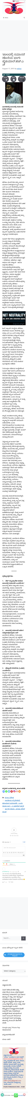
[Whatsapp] (6, 791)
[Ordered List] (11, 852)
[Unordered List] (13, 852)
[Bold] (4, 852)
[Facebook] (3, 791)
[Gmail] (17, 791)
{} (20, 852)
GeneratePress (21, 1095)
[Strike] (9, 852)
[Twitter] (9, 791)
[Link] (19, 852)
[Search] (23, 938)
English (17, 1)
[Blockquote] (15, 852)
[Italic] (6, 852)
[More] (19, 791)
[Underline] (7, 852)
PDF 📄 (13, 79)
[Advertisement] (14, 36)
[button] (24, 18)
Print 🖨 (5, 79)
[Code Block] (17, 852)
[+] (22, 852)
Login (23, 842)
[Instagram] (14, 791)
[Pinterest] (11, 791)
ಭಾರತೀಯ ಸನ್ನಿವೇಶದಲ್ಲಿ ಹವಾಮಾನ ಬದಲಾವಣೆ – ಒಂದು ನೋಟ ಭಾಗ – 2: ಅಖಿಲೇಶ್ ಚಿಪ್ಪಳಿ (13, 803)
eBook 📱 (22, 79)
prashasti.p (5, 872)
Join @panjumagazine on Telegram (15, 955)
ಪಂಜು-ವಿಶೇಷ (9, 798)
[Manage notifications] (24, 1094)
